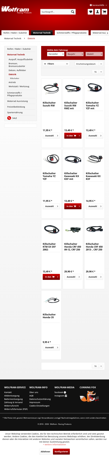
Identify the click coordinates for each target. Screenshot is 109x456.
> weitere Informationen (54, 444)
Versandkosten (47, 418)
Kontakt (8, 392)
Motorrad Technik (16, 54)
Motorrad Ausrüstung (17, 101)
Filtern (50, 63)
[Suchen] (73, 12)
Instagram (59, 395)
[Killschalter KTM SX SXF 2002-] (51, 229)
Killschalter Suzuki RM (49, 104)
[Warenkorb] (104, 12)
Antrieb (12, 82)
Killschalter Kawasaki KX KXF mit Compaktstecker (72, 176)
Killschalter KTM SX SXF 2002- (49, 247)
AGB (31, 395)
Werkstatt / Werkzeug (19, 86)
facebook (59, 392)
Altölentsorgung (11, 395)
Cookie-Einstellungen (39, 405)
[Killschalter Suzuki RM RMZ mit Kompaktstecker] (72, 88)
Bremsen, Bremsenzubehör (17, 64)
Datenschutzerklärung (40, 399)
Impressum (34, 402)
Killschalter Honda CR (49, 316)
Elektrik (12, 74)
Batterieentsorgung (13, 399)
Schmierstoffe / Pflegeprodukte (14, 94)
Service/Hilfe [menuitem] (98, 5)
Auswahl (49, 135)
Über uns (33, 392)
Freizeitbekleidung (16, 106)
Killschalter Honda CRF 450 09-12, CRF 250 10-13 (72, 247)
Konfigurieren (61, 451)
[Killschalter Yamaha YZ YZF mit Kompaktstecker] (94, 88)
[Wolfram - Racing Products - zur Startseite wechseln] (16, 12)
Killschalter (14, 78)
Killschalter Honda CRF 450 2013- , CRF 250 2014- (94, 247)
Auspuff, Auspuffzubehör (21, 59)
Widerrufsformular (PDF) (16, 409)
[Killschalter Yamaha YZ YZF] (51, 159)
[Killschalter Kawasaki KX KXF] (94, 159)
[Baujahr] (74, 54)
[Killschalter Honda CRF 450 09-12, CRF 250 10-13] (72, 229)
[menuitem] (58, 12)
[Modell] (94, 54)
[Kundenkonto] (97, 12)
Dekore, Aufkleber (17, 70)
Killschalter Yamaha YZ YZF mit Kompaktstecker (94, 105)
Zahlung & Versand (13, 402)
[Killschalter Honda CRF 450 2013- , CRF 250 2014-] (94, 229)
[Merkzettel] (90, 12)
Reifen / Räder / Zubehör (19, 49)
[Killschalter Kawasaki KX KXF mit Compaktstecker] (72, 159)
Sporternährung (15, 112)
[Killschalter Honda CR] (51, 300)
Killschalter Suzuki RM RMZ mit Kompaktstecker (72, 105)
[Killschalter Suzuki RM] (51, 88)
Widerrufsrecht (11, 405)
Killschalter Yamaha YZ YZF (49, 176)
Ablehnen (45, 451)
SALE (14, 118)
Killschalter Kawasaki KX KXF (93, 176)
